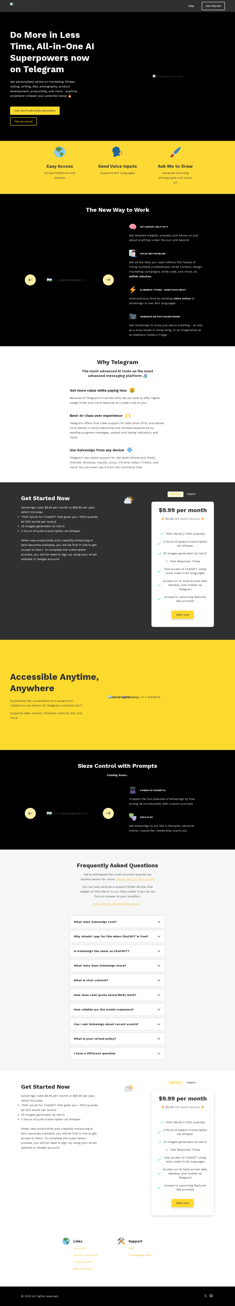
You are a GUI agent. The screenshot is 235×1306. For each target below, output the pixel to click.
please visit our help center (135, 879)
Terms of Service (85, 1255)
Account (79, 1248)
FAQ (131, 1248)
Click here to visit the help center (116, 904)
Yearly (191, 494)
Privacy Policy (83, 1262)
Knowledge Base (140, 1255)
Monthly (176, 494)
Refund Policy (83, 1269)
